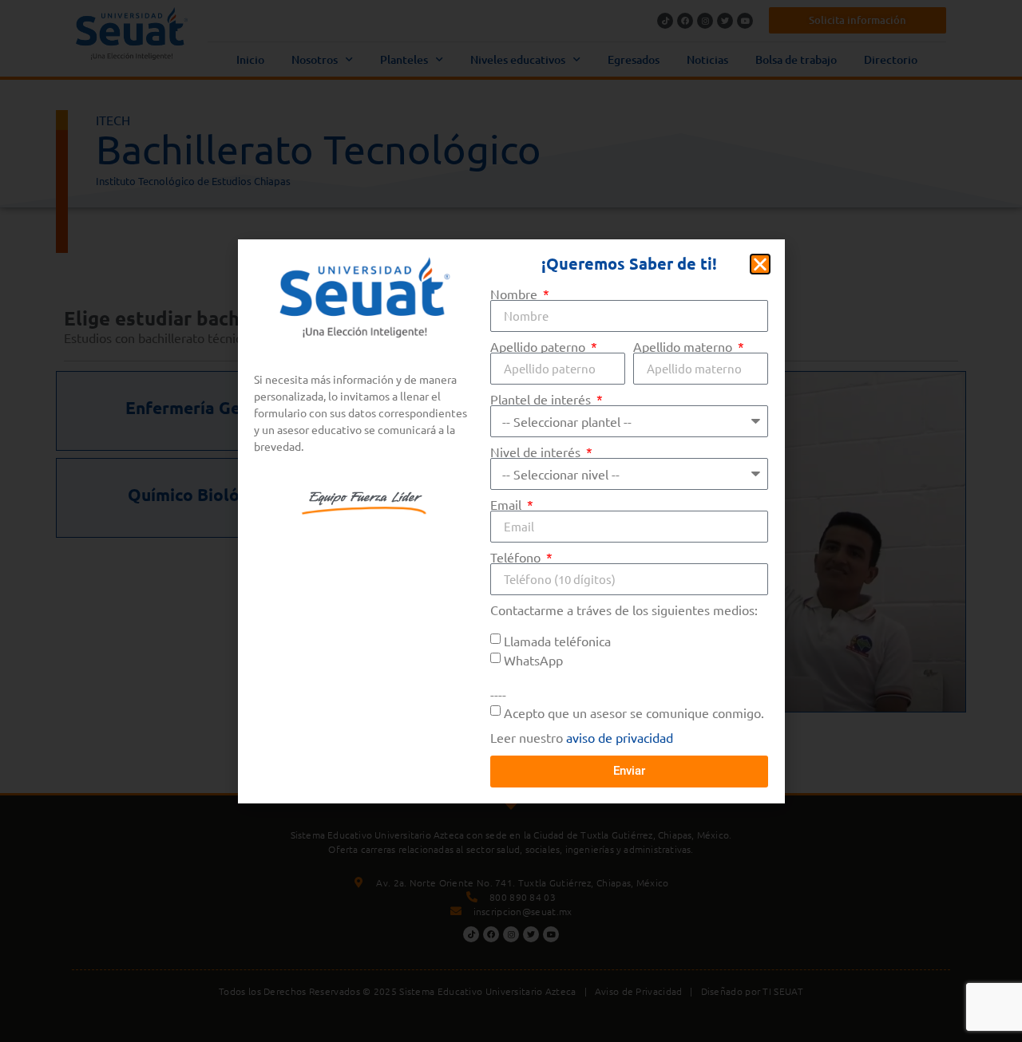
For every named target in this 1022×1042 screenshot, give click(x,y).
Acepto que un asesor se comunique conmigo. (634, 712)
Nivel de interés (537, 451)
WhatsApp (533, 659)
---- (498, 693)
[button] (760, 264)
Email (507, 504)
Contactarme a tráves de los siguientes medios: (624, 610)
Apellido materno (684, 346)
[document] (511, 521)
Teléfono (517, 557)
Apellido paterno (539, 346)
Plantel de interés (542, 399)
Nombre (515, 293)
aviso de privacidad (619, 737)
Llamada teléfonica (557, 640)
